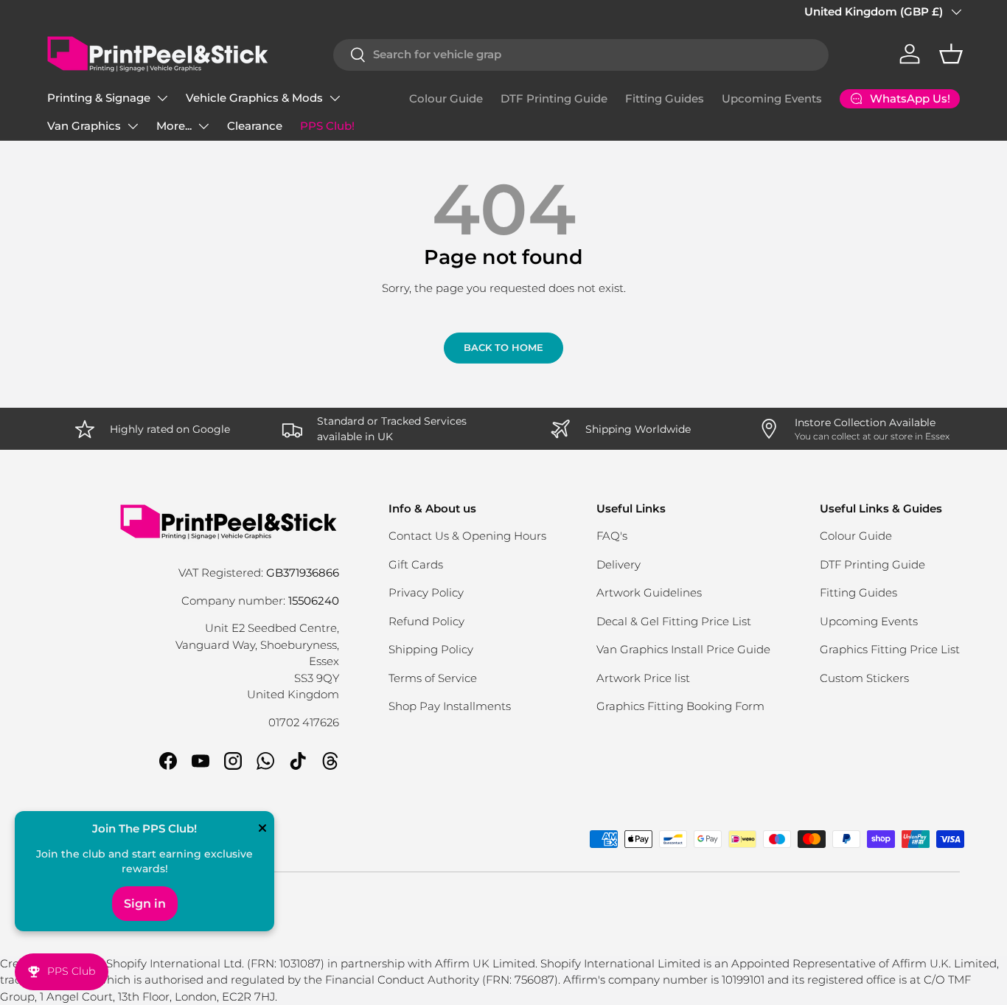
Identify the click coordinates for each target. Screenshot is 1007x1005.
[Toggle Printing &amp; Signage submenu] (162, 98)
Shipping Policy (430, 649)
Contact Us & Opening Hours (467, 536)
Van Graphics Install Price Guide (683, 649)
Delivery (618, 564)
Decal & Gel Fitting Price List (673, 621)
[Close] (262, 829)
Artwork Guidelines (649, 592)
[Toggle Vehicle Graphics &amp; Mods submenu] (335, 98)
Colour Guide (446, 98)
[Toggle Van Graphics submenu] (133, 126)
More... (174, 126)
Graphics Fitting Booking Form (680, 706)
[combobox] (581, 54)
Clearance (254, 126)
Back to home (503, 347)
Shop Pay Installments (449, 706)
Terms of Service (432, 678)
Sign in (145, 904)
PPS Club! (327, 126)
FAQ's (611, 536)
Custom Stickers (864, 678)
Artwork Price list (643, 678)
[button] (951, 54)
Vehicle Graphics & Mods (254, 98)
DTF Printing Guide (554, 98)
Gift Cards (415, 564)
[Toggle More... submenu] (203, 126)
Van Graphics (84, 126)
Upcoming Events (772, 98)
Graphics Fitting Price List (890, 649)
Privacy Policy (426, 592)
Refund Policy (426, 621)
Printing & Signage (98, 98)
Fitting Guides (664, 98)
